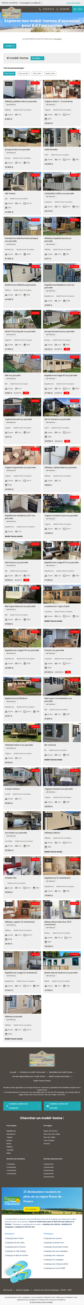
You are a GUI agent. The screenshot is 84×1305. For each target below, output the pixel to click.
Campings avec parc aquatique (56, 1251)
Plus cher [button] (37, 73)
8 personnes (48, 1173)
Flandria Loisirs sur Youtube (58, 1106)
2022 (75, 206)
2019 (26, 162)
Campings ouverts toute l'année (56, 1247)
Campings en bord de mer (54, 1243)
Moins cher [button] (50, 73)
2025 (26, 254)
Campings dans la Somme (15, 1247)
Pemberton (11, 1134)
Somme (47, 1144)
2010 (36, 888)
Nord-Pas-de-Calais (52, 1134)
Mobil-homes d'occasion (59, 1076)
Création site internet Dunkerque (46, 1290)
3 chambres (11, 1170)
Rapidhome (11, 1131)
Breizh (9, 1144)
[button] (78, 9)
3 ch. (58, 159)
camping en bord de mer (25, 1227)
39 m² (67, 114)
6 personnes (48, 1170)
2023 (48, 436)
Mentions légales (23, 1290)
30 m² (27, 888)
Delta (9, 1153)
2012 (75, 159)
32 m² (67, 388)
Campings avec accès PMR (54, 1268)
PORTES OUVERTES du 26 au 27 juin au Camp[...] (22, 3)
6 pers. (9, 114)
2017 (8, 207)
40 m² (27, 480)
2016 (66, 345)
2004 (27, 619)
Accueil (13, 1072)
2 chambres (11, 1167)
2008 (66, 301)
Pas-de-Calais (49, 1137)
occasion (36, 58)
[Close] (81, 1297)
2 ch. (18, 114)
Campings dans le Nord (14, 1238)
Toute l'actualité (73, 3)
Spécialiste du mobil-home (60, 1072)
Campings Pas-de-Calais (14, 1243)
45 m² (67, 432)
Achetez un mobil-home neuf (32, 1072)
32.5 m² (27, 935)
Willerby (10, 1147)
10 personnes (49, 1177)
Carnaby (10, 1150)
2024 (48, 667)
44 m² (27, 1029)
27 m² (68, 937)
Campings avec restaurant (54, 1255)
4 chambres (11, 1173)
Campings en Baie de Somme (16, 1255)
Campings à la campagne (54, 1260)
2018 (26, 295)
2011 (66, 254)
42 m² (67, 159)
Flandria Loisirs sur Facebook (18, 1106)
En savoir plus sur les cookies (41, 1302)
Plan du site (7, 1290)
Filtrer (9, 46)
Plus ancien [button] (23, 73)
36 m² (67, 206)
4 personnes (49, 1167)
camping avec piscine (51, 1224)
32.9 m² (67, 842)
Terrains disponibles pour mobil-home (28, 1076)
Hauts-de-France (50, 1131)
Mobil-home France (42, 1080)
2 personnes (48, 1164)
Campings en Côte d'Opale (15, 1251)
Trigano (10, 1137)
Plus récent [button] (9, 73)
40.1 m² (27, 203)
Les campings (31, 1209)
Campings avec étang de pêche (56, 1264)
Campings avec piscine (53, 1238)
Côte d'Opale (49, 1140)
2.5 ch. (59, 937)
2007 (48, 119)
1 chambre (11, 1164)
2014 (76, 616)
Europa (9, 1140)
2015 (66, 802)
